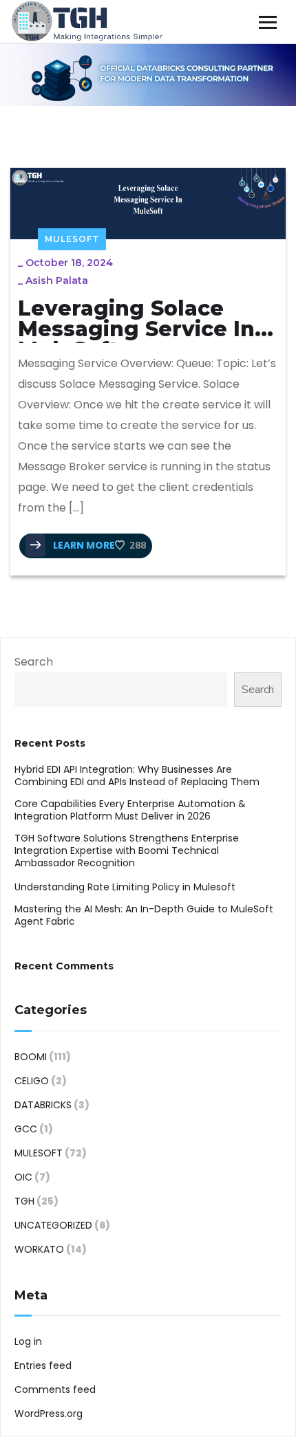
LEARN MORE (83, 545)
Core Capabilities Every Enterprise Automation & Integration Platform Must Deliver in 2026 (130, 810)
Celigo (31, 1081)
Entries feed (43, 1365)
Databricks (43, 1105)
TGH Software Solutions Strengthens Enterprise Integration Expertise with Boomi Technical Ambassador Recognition (126, 850)
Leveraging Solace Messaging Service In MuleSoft (136, 320)
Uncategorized (53, 1225)
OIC (23, 1177)
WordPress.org (48, 1413)
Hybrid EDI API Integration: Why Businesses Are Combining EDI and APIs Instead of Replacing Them (138, 775)
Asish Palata (56, 280)
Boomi (30, 1057)
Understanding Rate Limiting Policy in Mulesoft (124, 887)
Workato (39, 1249)
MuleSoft (72, 239)
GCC (25, 1129)
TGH (24, 1201)
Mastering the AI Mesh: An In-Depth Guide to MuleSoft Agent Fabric (143, 915)
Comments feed (55, 1389)
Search (33, 662)
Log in (28, 1341)
